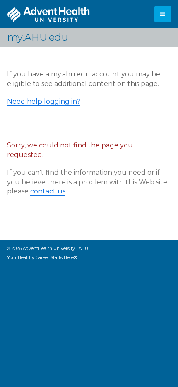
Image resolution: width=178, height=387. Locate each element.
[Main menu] (162, 14)
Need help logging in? (43, 101)
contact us (47, 191)
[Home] (48, 14)
